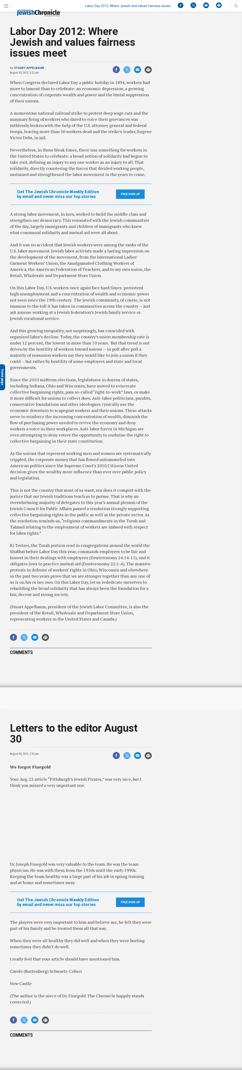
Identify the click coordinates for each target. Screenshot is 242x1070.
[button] (236, 6)
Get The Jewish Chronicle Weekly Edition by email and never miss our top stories (58, 194)
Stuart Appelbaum (29, 68)
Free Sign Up (130, 194)
